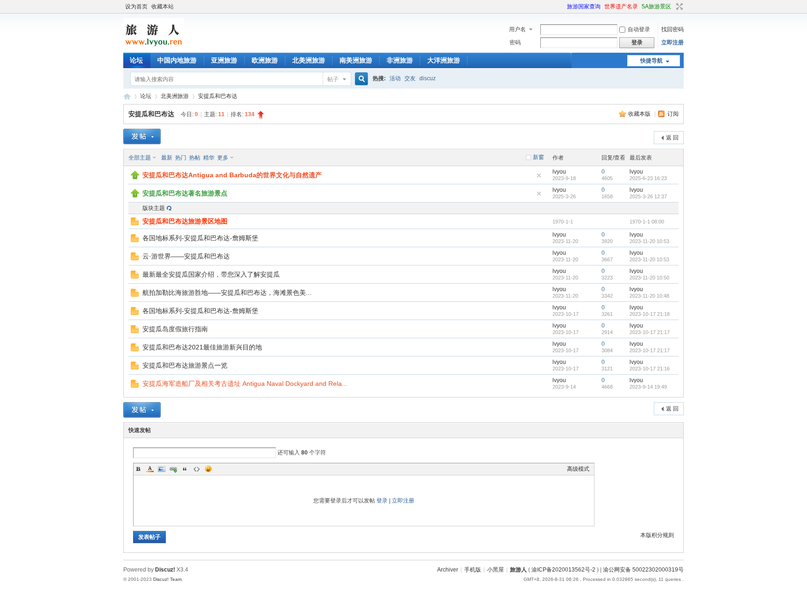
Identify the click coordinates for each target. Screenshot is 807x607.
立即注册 (672, 42)
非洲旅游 (400, 60)
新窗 (538, 157)
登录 (382, 500)
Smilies (208, 469)
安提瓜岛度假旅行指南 (175, 329)
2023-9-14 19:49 (648, 387)
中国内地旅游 (177, 60)
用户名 (517, 29)
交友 (410, 78)
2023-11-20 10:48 (649, 296)
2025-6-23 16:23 (648, 178)
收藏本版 (640, 114)
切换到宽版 (678, 6)
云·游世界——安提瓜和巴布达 (186, 256)
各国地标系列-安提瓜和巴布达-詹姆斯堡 (200, 238)
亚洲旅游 (224, 60)
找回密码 (672, 29)
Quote (185, 469)
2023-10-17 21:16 (650, 368)
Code (196, 469)
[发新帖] (142, 136)
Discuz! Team (167, 579)
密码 (515, 42)
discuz (427, 78)
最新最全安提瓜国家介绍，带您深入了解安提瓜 (211, 274)
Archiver (447, 569)
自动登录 (639, 29)
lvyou (559, 171)
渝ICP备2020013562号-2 (563, 569)
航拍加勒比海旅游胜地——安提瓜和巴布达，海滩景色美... (226, 292)
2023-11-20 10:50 (649, 277)
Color (150, 469)
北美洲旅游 (308, 60)
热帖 (194, 157)
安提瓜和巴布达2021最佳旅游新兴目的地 (202, 347)
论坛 (136, 60)
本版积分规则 (657, 535)
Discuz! (165, 569)
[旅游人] (153, 47)
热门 (180, 157)
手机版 (472, 569)
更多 (222, 157)
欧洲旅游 (265, 60)
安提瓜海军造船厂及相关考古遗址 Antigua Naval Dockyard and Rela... (244, 383)
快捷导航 (651, 60)
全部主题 (139, 157)
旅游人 (127, 96)
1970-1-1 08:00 (647, 221)
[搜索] (360, 79)
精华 (208, 157)
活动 (395, 78)
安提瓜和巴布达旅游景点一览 (184, 365)
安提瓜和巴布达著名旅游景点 (184, 193)
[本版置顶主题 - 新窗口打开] (135, 177)
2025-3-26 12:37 (648, 196)
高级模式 (578, 469)
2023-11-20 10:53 (649, 241)
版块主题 (153, 208)
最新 (166, 157)
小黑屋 (495, 569)
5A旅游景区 (656, 6)
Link (173, 469)
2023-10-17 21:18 (650, 314)
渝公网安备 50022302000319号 (643, 569)
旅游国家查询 (584, 6)
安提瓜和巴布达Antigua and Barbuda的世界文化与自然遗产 (232, 175)
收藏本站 (162, 6)
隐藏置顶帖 (539, 175)
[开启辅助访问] (562, 6)
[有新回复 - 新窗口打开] (135, 240)
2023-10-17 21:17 (650, 332)
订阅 (673, 114)
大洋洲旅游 (443, 60)
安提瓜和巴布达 (217, 96)
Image (161, 469)
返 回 (672, 137)
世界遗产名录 (621, 6)
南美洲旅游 (356, 60)
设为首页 (136, 6)
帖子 (333, 79)
